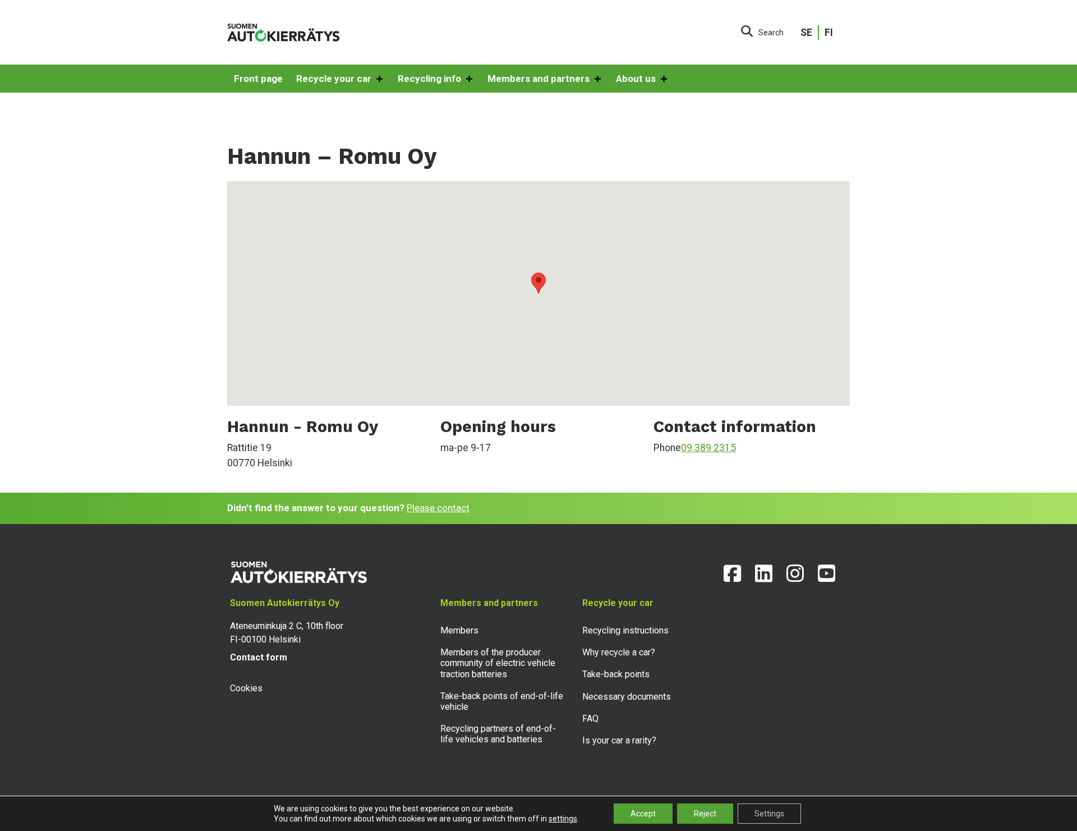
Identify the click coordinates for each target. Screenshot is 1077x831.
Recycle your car (333, 78)
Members (459, 630)
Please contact (438, 507)
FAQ (590, 718)
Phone (667, 447)
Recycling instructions (625, 630)
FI (829, 32)
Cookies (246, 688)
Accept (643, 813)
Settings (769, 813)
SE (806, 32)
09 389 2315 (708, 447)
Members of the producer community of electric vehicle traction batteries (497, 663)
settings (563, 818)
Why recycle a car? (618, 652)
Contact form (258, 657)
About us (636, 78)
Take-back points (616, 674)
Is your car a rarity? (619, 740)
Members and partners (538, 78)
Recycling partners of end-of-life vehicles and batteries (498, 734)
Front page (258, 78)
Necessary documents (626, 696)
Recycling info (429, 78)
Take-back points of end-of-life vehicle (501, 701)
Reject (705, 813)
